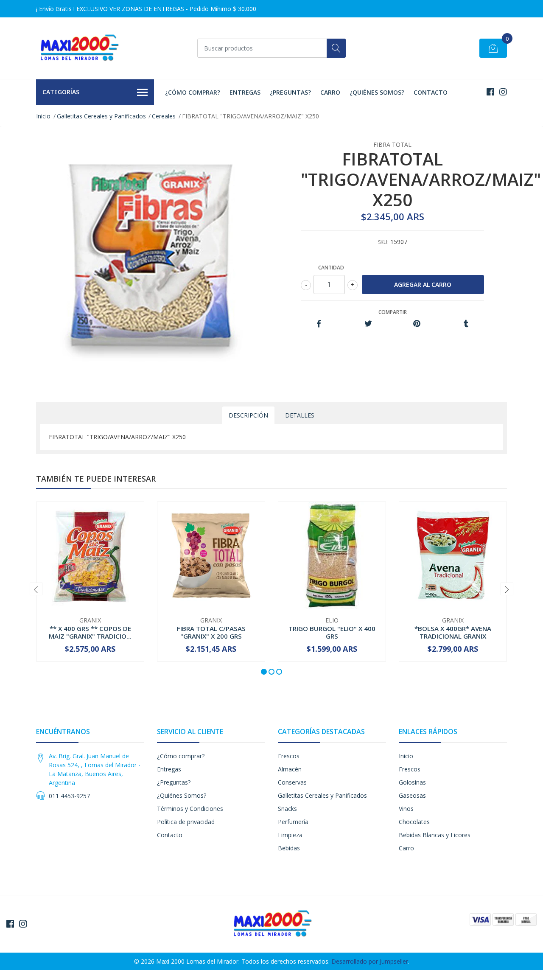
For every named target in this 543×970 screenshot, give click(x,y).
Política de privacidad (186, 822)
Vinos (406, 809)
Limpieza (290, 835)
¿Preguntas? (290, 92)
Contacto (431, 92)
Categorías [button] (60, 92)
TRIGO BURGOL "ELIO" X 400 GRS (331, 632)
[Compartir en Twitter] (368, 324)
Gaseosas (412, 795)
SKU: (383, 242)
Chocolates (414, 822)
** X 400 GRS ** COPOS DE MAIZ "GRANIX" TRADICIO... (90, 632)
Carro (330, 92)
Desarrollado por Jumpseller (369, 961)
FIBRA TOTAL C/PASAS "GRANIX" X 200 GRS (211, 632)
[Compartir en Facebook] (319, 324)
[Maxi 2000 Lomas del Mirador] (78, 48)
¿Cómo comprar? (192, 92)
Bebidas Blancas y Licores (434, 835)
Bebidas (289, 848)
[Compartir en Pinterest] (416, 324)
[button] (264, 672)
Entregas (245, 92)
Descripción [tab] (248, 415)
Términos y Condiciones (190, 809)
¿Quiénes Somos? (377, 92)
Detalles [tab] (299, 415)
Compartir (392, 312)
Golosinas (412, 782)
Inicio (43, 116)
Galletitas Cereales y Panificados (101, 116)
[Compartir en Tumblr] (466, 324)
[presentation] (36, 589)
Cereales (164, 116)
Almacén (290, 769)
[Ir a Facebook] (490, 92)
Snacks (287, 809)
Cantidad (331, 267)
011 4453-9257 (69, 796)
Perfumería (293, 822)
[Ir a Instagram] (503, 92)
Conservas (292, 782)
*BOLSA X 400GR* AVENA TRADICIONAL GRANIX (452, 632)
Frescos (288, 756)
